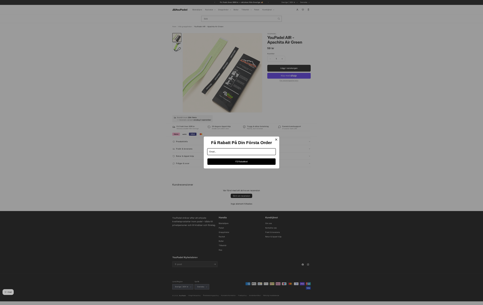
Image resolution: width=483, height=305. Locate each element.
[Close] (276, 140)
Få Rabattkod (241, 162)
